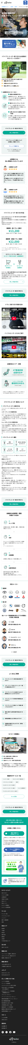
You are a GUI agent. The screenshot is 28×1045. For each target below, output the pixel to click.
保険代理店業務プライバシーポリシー (10, 998)
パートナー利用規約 (6, 983)
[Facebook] (10, 1033)
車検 (17, 782)
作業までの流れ (5, 899)
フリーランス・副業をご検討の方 (9, 953)
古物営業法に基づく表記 (7, 1005)
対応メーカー (4, 903)
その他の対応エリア (6, 940)
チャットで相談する (14, 146)
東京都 (3, 928)
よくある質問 (4, 1017)
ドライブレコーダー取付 (7, 782)
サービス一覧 (4, 913)
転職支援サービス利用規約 (7, 1007)
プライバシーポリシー (6, 994)
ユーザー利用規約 (5, 981)
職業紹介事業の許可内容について (9, 1009)
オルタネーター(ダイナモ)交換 (8, 785)
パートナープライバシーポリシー (9, 996)
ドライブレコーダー (6, 915)
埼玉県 (3, 932)
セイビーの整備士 (5, 905)
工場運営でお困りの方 (6, 966)
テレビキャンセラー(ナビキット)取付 (10, 791)
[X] (6, 1033)
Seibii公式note (5, 975)
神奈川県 (3, 934)
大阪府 (3, 938)
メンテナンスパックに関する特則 (9, 985)
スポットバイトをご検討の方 (8, 955)
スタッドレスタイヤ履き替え (18, 779)
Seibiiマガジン (5, 972)
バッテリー (4, 918)
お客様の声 (4, 897)
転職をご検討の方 (5, 958)
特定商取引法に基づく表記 (7, 1003)
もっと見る (14, 796)
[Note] (3, 1033)
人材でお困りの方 (5, 964)
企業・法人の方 (5, 947)
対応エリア (4, 901)
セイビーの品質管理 (6, 907)
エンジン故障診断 (21, 788)
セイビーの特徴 (5, 895)
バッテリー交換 (6, 779)
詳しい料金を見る (14, 132)
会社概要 (3, 1026)
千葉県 (3, 930)
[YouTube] (14, 1033)
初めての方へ (4, 893)
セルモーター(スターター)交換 (8, 788)
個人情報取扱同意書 (6, 1000)
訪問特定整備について (6, 1011)
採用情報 (3, 1028)
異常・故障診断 (5, 920)
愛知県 (3, 936)
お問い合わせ (4, 1019)
